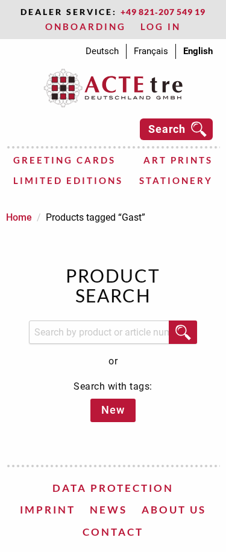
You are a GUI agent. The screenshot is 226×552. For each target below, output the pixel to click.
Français (151, 51)
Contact (113, 532)
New (112, 409)
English (198, 51)
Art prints (178, 160)
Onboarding (85, 26)
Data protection (113, 488)
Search (167, 129)
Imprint (47, 509)
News (108, 509)
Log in (160, 26)
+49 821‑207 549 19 (163, 12)
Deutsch (102, 51)
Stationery (176, 180)
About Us (174, 509)
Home (19, 217)
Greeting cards (64, 160)
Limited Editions (68, 180)
